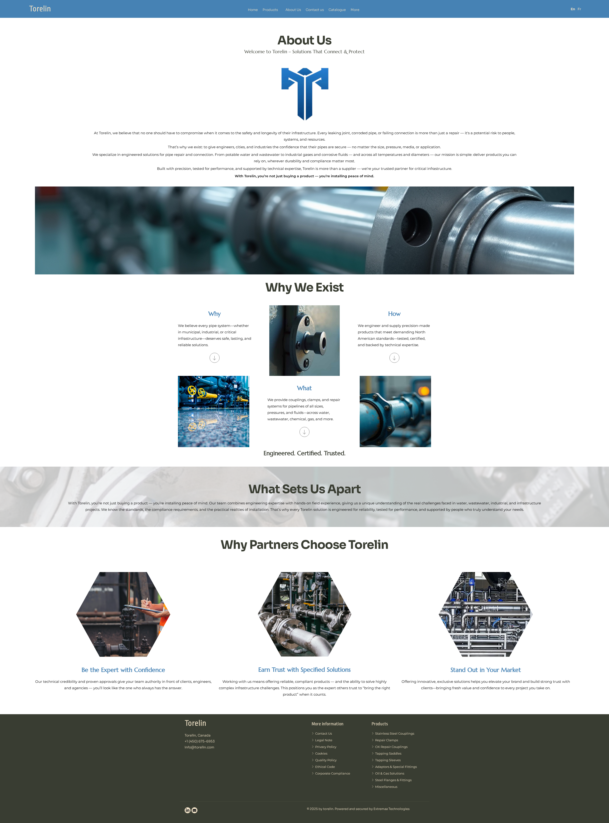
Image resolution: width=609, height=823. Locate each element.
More (355, 10)
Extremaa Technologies (391, 809)
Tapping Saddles (388, 753)
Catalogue (337, 10)
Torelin (40, 9)
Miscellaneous (386, 786)
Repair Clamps (386, 740)
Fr (579, 9)
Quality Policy (326, 760)
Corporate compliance (332, 773)
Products (270, 10)
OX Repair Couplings (391, 746)
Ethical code (325, 766)
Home (253, 10)
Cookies (321, 753)
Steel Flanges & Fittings (393, 780)
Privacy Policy (325, 746)
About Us (293, 10)
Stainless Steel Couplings (394, 733)
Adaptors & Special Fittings (396, 766)
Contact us (315, 10)
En (573, 9)
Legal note (323, 740)
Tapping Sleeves (388, 760)
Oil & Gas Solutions (389, 773)
